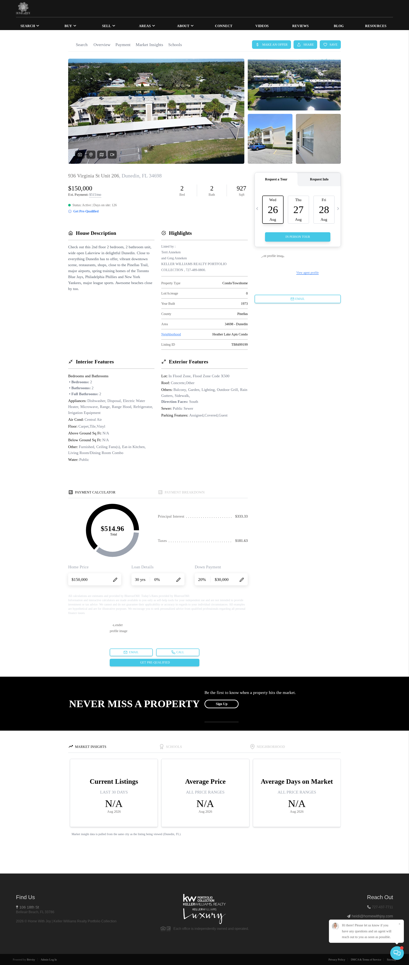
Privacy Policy (336, 959)
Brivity (31, 959)
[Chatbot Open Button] (397, 953)
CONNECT (223, 26)
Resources (375, 26)
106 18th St (29, 907)
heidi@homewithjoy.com (372, 916)
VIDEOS (262, 26)
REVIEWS (300, 26)
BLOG (339, 26)
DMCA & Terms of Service (366, 959)
